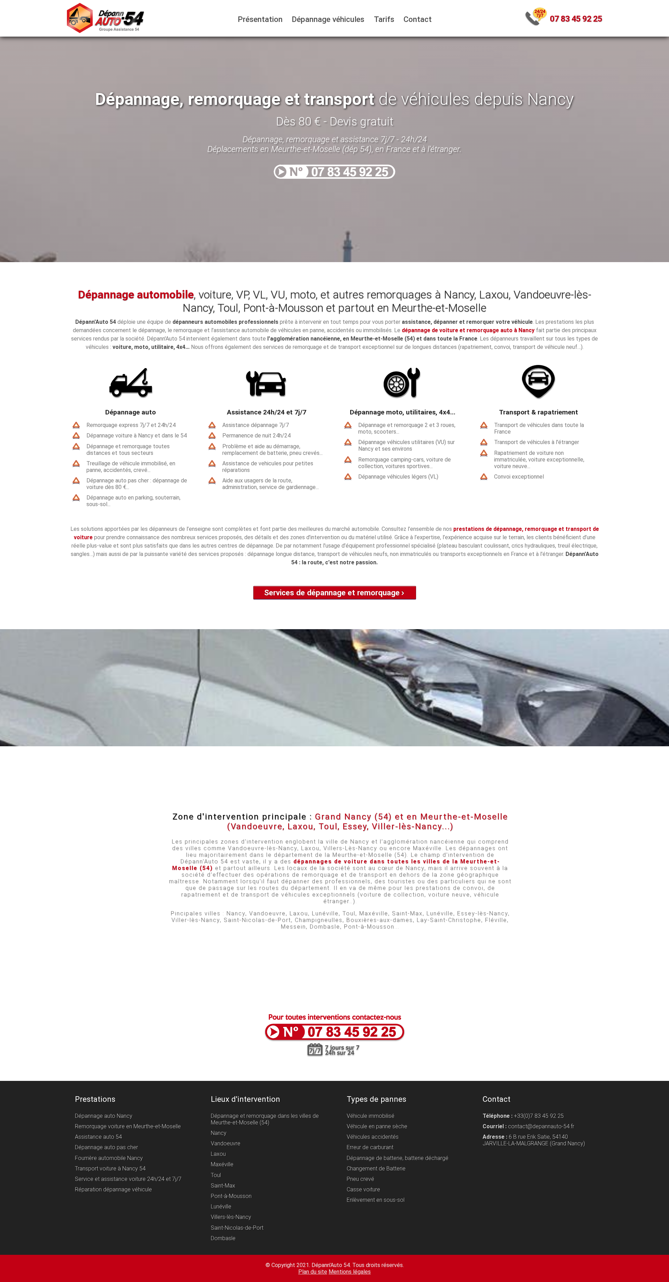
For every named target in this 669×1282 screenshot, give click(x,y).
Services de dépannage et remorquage (332, 592)
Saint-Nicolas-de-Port (237, 1227)
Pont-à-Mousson (231, 1196)
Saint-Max (223, 1185)
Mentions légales (350, 1271)
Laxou (218, 1154)
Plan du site (312, 1271)
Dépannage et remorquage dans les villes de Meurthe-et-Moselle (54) (265, 1119)
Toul (216, 1175)
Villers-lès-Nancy (231, 1217)
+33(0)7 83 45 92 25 (539, 1116)
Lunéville (221, 1206)
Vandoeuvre (225, 1143)
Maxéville (222, 1164)
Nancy (218, 1133)
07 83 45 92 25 (576, 19)
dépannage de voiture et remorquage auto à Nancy (468, 330)
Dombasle (223, 1238)
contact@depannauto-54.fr (541, 1126)
